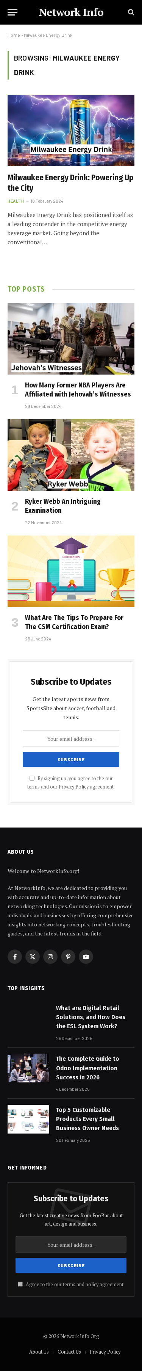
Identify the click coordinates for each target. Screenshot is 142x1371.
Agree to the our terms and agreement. (75, 1284)
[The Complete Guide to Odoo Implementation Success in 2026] (28, 1068)
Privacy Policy (74, 787)
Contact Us (69, 1351)
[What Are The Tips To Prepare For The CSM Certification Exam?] (71, 571)
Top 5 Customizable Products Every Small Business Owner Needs (87, 1119)
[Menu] (12, 12)
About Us (39, 1351)
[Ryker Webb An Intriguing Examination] (71, 454)
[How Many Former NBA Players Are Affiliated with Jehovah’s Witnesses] (71, 338)
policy (92, 1284)
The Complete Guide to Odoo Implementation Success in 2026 (87, 1068)
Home (14, 34)
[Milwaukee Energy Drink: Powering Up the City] (71, 130)
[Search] (130, 12)
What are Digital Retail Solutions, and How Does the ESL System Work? (90, 1017)
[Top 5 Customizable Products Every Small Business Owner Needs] (28, 1119)
